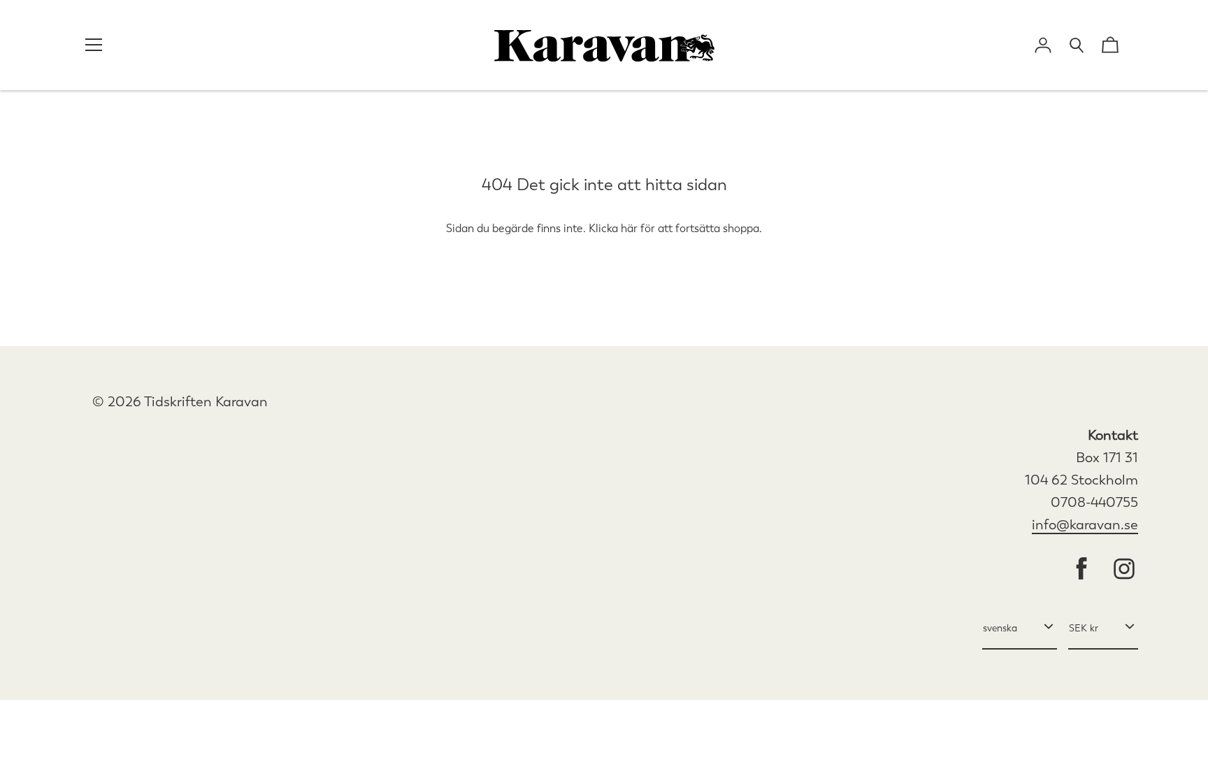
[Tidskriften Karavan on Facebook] (1081, 570)
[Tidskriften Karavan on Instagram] (1124, 570)
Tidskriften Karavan (206, 402)
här (629, 228)
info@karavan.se (1085, 525)
